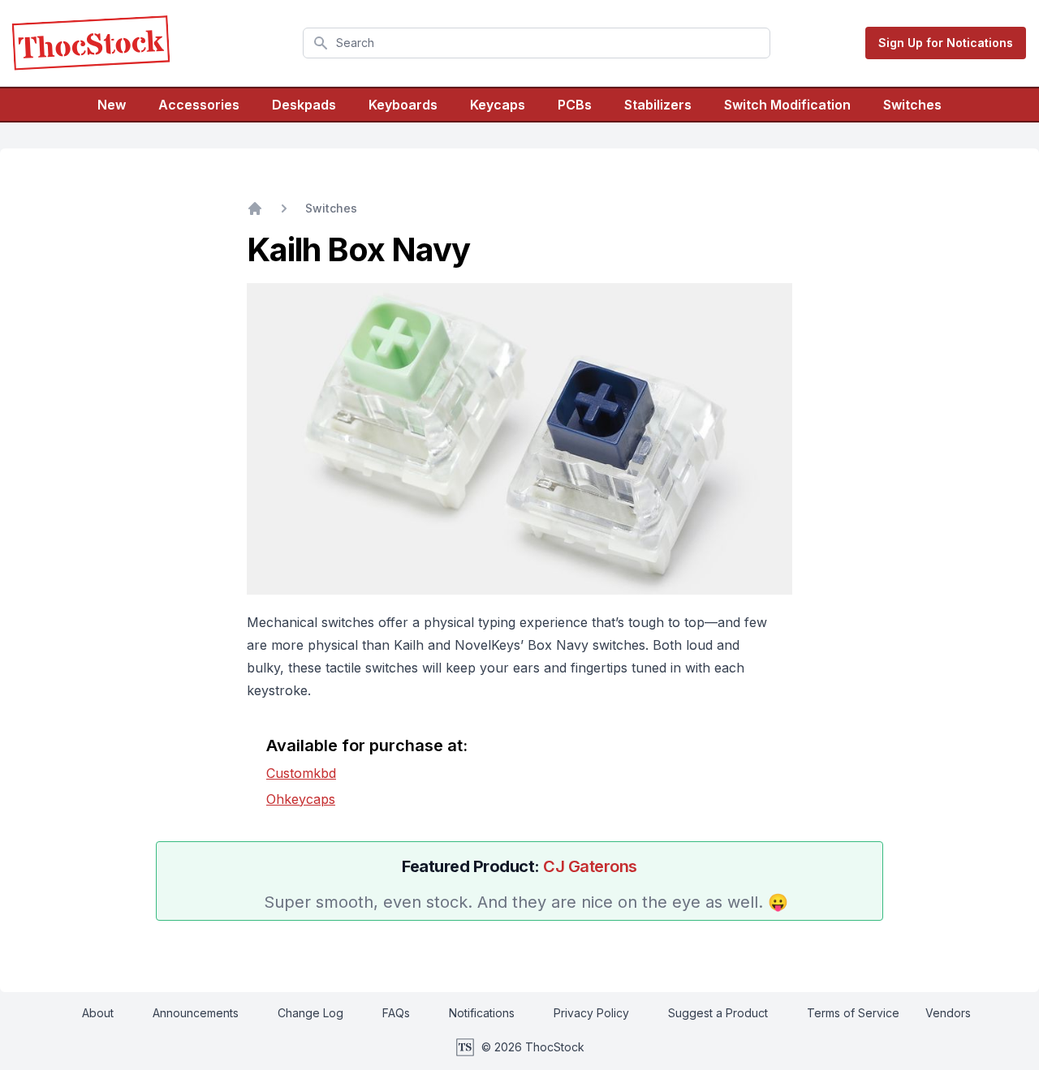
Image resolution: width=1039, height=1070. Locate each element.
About (98, 1013)
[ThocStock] (91, 43)
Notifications (482, 1013)
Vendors (948, 1013)
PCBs (575, 105)
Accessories (198, 105)
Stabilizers (658, 105)
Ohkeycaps (300, 799)
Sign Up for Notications (945, 42)
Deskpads (304, 105)
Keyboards (403, 105)
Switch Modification (787, 105)
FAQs (396, 1013)
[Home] (255, 208)
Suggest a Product (718, 1013)
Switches (912, 105)
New (111, 105)
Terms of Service (853, 1013)
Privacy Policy (591, 1013)
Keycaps (497, 105)
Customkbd (301, 773)
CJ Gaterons (590, 866)
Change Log (310, 1013)
